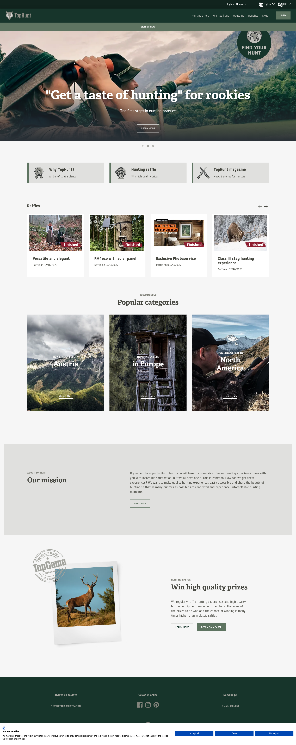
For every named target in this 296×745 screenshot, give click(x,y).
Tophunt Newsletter (237, 4)
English (267, 4)
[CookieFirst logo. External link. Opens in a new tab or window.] (4, 728)
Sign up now (148, 26)
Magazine (238, 15)
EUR (285, 4)
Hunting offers (200, 15)
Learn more (148, 128)
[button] (22, 91)
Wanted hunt (221, 15)
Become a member (211, 627)
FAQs (265, 15)
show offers (66, 396)
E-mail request (230, 706)
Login (283, 15)
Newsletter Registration (66, 706)
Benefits (253, 15)
